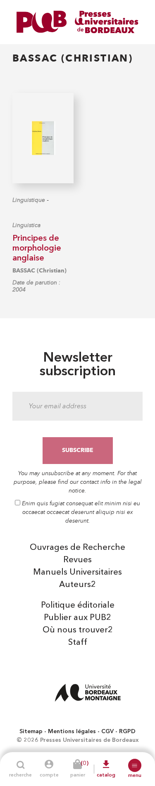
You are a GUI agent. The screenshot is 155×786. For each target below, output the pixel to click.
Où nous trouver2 (78, 630)
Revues (77, 560)
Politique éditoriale (77, 605)
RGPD (127, 731)
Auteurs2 (77, 585)
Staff (77, 643)
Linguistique (28, 200)
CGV (107, 731)
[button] (134, 765)
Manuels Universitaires (77, 572)
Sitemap (31, 731)
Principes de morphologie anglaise (36, 248)
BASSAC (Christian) (39, 270)
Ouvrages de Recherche (77, 548)
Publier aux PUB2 (77, 618)
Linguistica (26, 225)
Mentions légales (72, 731)
